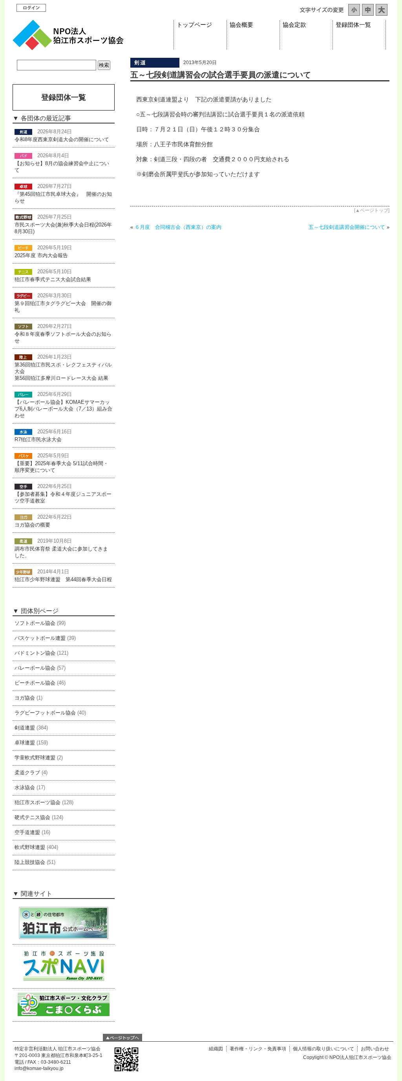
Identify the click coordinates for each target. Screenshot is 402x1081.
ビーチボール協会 (35, 683)
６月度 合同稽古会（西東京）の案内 (178, 227)
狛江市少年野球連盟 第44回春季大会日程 (63, 579)
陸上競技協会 (30, 862)
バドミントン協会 (35, 653)
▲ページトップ (371, 210)
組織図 (216, 1049)
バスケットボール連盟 (40, 638)
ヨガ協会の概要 (32, 525)
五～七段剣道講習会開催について (347, 227)
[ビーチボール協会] (23, 247)
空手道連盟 (27, 832)
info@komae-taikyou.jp (39, 1068)
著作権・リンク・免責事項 (258, 1049)
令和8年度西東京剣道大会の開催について (62, 139)
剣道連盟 (25, 728)
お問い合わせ (375, 1049)
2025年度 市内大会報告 (41, 255)
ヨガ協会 (25, 698)
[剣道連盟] (154, 66)
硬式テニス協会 (32, 817)
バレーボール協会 (35, 668)
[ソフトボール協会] (23, 326)
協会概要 (241, 25)
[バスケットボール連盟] (23, 456)
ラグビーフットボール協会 (45, 713)
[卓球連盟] (23, 186)
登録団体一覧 (353, 25)
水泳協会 (25, 787)
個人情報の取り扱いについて (323, 1049)
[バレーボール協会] (23, 394)
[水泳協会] (23, 432)
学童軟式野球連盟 (35, 758)
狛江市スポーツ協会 (37, 802)
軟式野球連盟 (30, 847)
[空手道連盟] (23, 486)
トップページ (194, 25)
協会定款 (294, 25)
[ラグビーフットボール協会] (23, 295)
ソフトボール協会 (35, 623)
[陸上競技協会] (23, 357)
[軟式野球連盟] (23, 217)
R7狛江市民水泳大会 (38, 439)
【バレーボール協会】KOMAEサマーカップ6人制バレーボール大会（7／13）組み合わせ (63, 409)
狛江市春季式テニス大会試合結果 (53, 279)
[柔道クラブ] (23, 541)
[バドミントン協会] (23, 155)
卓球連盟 (25, 743)
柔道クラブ (27, 772)
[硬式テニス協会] (23, 271)
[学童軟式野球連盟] (23, 572)
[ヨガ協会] (23, 517)
